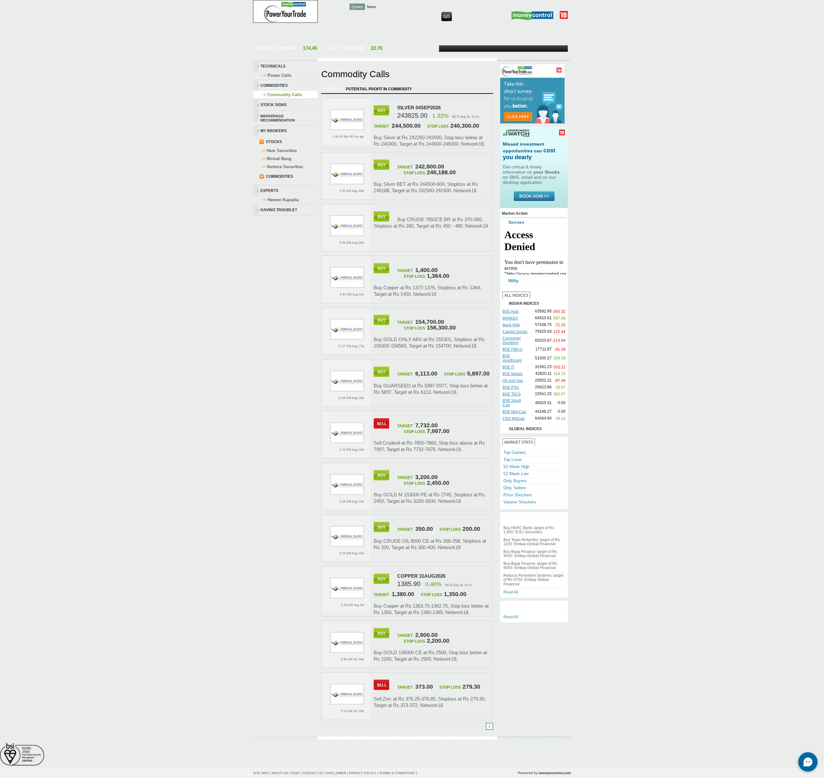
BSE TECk (511, 394)
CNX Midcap (513, 418)
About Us (279, 773)
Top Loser (512, 459)
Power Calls (279, 75)
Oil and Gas (512, 380)
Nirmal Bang (279, 158)
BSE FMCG (512, 349)
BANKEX (510, 318)
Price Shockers (517, 495)
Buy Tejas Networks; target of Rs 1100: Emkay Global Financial (531, 542)
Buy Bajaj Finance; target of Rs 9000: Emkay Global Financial (530, 553)
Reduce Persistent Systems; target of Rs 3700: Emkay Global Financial (533, 579)
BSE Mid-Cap (514, 412)
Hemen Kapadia (283, 199)
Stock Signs (273, 105)
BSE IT (508, 367)
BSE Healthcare (512, 358)
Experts (269, 190)
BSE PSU (510, 387)
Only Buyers (515, 480)
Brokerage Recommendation (277, 118)
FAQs (295, 773)
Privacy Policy (362, 773)
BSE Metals (512, 374)
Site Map (260, 773)
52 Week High (516, 466)
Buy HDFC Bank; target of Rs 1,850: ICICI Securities (528, 530)
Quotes (357, 7)
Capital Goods (515, 332)
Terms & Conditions (397, 773)
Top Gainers (514, 452)
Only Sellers (514, 487)
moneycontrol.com (555, 773)
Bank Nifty (511, 325)
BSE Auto (510, 311)
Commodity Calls (284, 94)
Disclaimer (336, 773)
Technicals (273, 66)
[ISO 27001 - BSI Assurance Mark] (22, 754)
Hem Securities (282, 150)
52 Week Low (516, 473)
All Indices (516, 295)
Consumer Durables (511, 340)
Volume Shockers (519, 502)
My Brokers (273, 131)
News (371, 7)
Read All (510, 592)
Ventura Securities (285, 166)
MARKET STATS (518, 442)
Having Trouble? (278, 210)
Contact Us (313, 773)
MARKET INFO (552, 442)
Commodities (274, 85)
